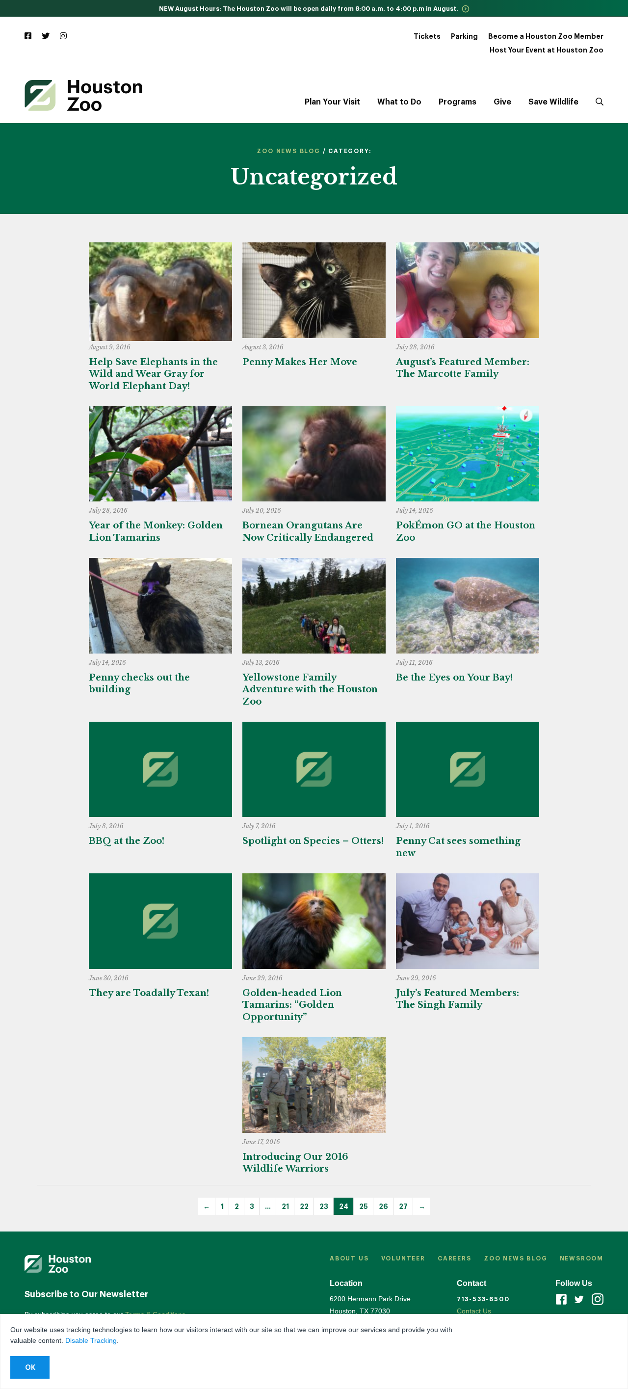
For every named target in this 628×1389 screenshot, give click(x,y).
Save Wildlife (553, 102)
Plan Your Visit (332, 102)
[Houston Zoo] (83, 95)
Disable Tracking (91, 1340)
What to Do (399, 102)
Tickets (427, 36)
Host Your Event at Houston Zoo (546, 50)
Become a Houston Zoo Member (545, 36)
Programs (457, 102)
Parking (464, 36)
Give (502, 102)
